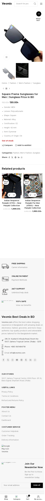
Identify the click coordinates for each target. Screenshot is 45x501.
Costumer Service (11, 427)
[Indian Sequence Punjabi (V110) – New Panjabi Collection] (12, 185)
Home (4, 83)
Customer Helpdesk (10, 431)
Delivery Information (10, 440)
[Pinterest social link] (15, 157)
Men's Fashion (24, 83)
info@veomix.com (17, 353)
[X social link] (12, 157)
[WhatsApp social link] (21, 157)
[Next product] (9, 88)
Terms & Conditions (10, 396)
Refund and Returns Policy (13, 400)
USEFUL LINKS (8, 387)
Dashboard (6, 420)
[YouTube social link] (17, 360)
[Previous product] (3, 88)
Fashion (13, 83)
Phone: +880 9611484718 (15, 347)
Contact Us (6, 416)
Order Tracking (8, 436)
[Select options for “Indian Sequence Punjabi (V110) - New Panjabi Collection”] (9, 195)
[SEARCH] (35, 3)
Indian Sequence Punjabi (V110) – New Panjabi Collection (11, 203)
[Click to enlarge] (6, 57)
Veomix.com (7, 322)
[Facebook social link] (9, 157)
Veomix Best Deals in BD (18, 317)
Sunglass (37, 83)
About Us (6, 411)
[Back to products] (6, 88)
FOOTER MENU (8, 407)
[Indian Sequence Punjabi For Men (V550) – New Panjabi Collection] (33, 185)
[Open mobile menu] (41, 3)
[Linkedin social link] (18, 157)
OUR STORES (8, 374)
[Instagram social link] (12, 360)
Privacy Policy (7, 392)
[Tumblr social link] (26, 360)
